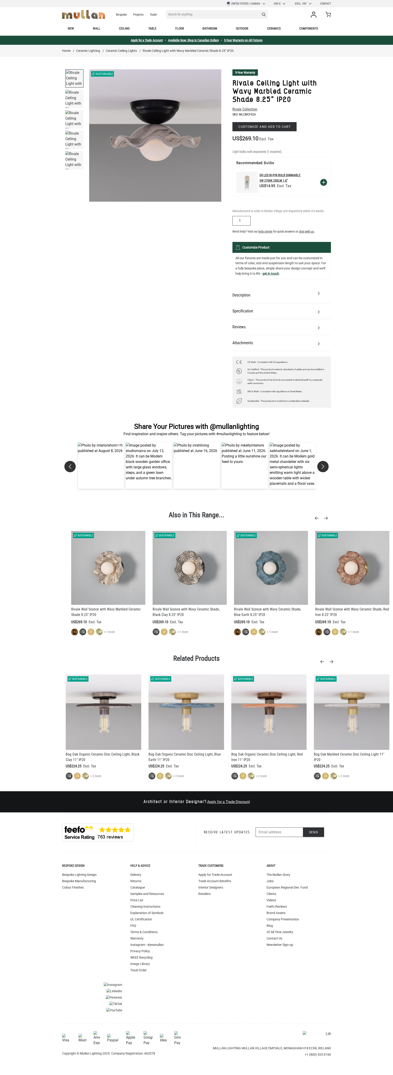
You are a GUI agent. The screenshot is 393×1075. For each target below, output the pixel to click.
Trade (153, 14)
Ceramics (274, 28)
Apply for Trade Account (215, 875)
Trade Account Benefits (214, 881)
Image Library (140, 964)
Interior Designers (210, 887)
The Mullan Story (278, 875)
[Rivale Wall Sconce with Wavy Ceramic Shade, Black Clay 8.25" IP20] (190, 568)
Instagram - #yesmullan (147, 945)
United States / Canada (245, 3)
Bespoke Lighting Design (79, 875)
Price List (136, 900)
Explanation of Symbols (147, 913)
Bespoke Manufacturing (79, 881)
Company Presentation (283, 919)
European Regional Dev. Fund (287, 887)
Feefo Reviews (277, 906)
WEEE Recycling (141, 957)
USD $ (277, 3)
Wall (96, 28)
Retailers (204, 894)
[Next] (327, 518)
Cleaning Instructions (145, 906)
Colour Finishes (73, 887)
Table (152, 28)
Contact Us (274, 938)
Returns (135, 881)
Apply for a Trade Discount (228, 802)
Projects (138, 14)
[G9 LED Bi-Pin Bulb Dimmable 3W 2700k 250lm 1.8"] (247, 182)
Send (313, 832)
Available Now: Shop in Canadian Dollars (193, 40)
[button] (101, 466)
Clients (271, 894)
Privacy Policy (140, 951)
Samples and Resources (147, 894)
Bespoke (121, 14)
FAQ (133, 925)
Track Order (138, 970)
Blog (270, 925)
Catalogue (137, 887)
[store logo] (83, 14)
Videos (271, 900)
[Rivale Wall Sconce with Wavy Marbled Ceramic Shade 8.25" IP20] (108, 568)
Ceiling (124, 28)
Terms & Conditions (144, 932)
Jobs (270, 881)
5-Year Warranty (245, 72)
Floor (179, 28)
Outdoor (242, 28)
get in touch (270, 273)
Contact (325, 3)
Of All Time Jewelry (280, 932)
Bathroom (209, 28)
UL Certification (141, 919)
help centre (265, 231)
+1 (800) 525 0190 (318, 1054)
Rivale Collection (244, 109)
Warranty (137, 938)
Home (66, 51)
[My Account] (314, 14)
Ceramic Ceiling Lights (121, 51)
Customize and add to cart (264, 126)
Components (308, 28)
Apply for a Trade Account (147, 40)
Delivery (135, 875)
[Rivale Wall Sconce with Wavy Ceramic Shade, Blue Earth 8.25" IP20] (271, 568)
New (71, 28)
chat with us (306, 231)
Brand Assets (276, 913)
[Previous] (318, 518)
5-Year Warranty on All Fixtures (243, 40)
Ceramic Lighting (88, 51)
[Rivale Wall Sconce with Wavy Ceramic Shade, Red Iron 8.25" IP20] (352, 568)
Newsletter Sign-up (280, 945)
